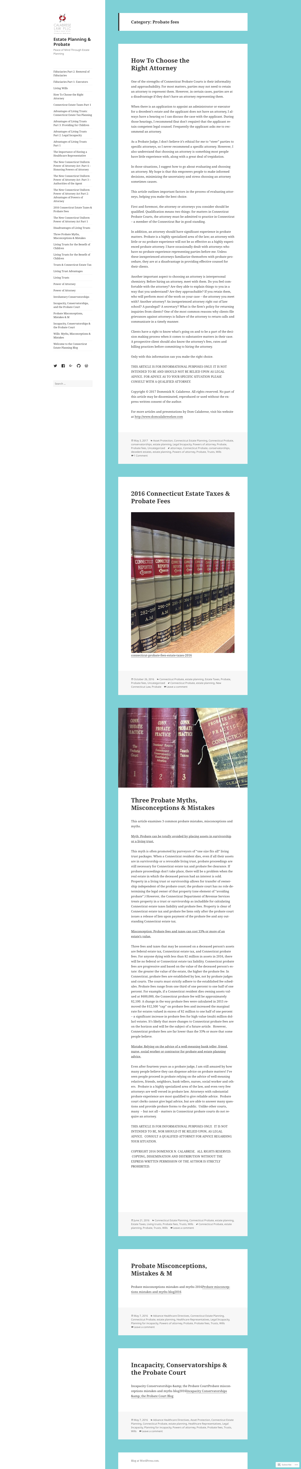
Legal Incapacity (182, 444)
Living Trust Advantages (68, 271)
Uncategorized (156, 448)
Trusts (211, 452)
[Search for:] (72, 383)
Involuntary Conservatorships (71, 297)
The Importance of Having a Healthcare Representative (70, 153)
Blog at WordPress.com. (145, 1460)
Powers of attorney (204, 444)
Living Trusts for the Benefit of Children (71, 246)
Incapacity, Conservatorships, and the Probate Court (71, 305)
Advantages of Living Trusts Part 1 (70, 143)
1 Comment (141, 455)
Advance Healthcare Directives (171, 1315)
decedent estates (141, 452)
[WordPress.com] (88, 367)
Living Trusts (61, 277)
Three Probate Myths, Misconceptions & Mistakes (69, 236)
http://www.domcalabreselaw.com (159, 417)
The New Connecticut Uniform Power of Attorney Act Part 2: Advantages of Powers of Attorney (71, 195)
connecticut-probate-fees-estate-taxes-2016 (161, 655)
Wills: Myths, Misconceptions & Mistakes (72, 335)
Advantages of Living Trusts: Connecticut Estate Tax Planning (72, 113)
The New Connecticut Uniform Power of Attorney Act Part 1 (71, 219)
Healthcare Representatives (193, 1319)
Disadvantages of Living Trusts (71, 228)
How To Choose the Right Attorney (68, 96)
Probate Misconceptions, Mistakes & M (68, 315)
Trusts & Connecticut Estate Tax (72, 264)
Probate (221, 444)
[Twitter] (57, 367)
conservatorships (141, 444)
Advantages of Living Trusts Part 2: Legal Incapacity (70, 133)
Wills (218, 452)
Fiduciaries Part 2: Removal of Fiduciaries (71, 73)
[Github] (80, 367)
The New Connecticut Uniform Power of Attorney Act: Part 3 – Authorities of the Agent (72, 179)
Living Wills (60, 88)
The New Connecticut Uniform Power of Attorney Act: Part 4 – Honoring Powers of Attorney (72, 165)
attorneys (176, 448)
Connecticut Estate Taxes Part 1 (72, 105)
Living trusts (154, 1224)
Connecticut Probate (221, 440)
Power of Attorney (64, 284)
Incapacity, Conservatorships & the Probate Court (71, 325)
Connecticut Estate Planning (190, 440)
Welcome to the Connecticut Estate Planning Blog (70, 345)
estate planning (162, 444)
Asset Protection (163, 440)
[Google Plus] (73, 367)
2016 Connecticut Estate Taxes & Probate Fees (72, 209)
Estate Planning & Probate (72, 41)
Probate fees (138, 448)
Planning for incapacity (144, 1323)
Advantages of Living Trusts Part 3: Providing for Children (71, 123)
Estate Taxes (212, 679)
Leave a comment (177, 686)
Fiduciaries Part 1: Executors (70, 82)
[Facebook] (65, 367)
